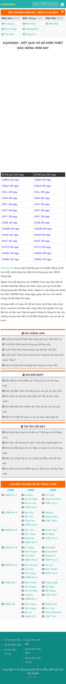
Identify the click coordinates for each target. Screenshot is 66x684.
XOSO (8, 4)
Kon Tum (49, 608)
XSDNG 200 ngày (42, 253)
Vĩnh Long (29, 573)
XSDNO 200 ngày (42, 259)
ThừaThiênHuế (52, 499)
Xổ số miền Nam (13, 644)
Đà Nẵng (49, 534)
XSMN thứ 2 (30, 507)
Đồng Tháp (30, 503)
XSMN (31, 490)
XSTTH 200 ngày (42, 247)
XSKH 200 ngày (42, 198)
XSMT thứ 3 (51, 520)
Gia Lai (48, 565)
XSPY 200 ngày (42, 216)
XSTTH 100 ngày (10, 247)
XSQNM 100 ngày (10, 228)
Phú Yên (49, 495)
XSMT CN (50, 616)
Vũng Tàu (29, 520)
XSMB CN (9, 604)
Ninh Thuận (50, 569)
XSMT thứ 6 (51, 573)
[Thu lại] (62, 11)
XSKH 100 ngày (9, 198)
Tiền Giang (30, 608)
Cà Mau (28, 495)
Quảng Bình (31, 29)
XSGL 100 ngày (9, 192)
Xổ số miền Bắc (12, 639)
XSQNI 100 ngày (10, 235)
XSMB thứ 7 (10, 582)
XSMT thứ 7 (51, 594)
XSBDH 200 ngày (42, 180)
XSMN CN (29, 616)
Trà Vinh (28, 569)
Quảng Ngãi (51, 582)
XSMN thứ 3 (30, 524)
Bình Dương (30, 565)
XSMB (10, 490)
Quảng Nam (51, 516)
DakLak (48, 512)
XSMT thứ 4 (51, 538)
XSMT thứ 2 (51, 503)
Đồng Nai (29, 538)
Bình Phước (30, 582)
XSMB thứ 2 (10, 495)
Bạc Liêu (29, 512)
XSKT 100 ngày (9, 204)
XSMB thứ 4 (10, 530)
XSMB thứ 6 (10, 565)
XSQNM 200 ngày (43, 228)
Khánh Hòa (50, 530)
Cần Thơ (29, 530)
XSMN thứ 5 (30, 559)
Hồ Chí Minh (31, 499)
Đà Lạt (27, 612)
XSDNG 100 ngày (10, 253)
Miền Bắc (53, 23)
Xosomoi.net (7, 268)
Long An (28, 594)
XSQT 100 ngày (9, 241)
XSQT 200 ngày (42, 241)
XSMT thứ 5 (51, 559)
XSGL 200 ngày (42, 192)
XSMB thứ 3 (10, 512)
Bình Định (30, 23)
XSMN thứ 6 (30, 577)
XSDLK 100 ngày (10, 186)
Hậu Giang (30, 586)
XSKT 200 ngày (42, 204)
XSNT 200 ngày (42, 210)
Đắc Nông (50, 590)
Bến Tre (28, 516)
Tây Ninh (9, 34)
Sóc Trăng (29, 534)
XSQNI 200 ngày (42, 235)
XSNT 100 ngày (9, 210)
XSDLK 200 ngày (42, 186)
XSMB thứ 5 (10, 547)
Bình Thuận (10, 29)
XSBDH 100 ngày (10, 180)
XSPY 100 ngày (9, 216)
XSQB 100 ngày (10, 222)
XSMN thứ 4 (30, 542)
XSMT (53, 490)
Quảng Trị (30, 34)
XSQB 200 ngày (42, 222)
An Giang (9, 23)
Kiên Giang (30, 604)
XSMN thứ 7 (30, 598)
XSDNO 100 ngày (10, 259)
